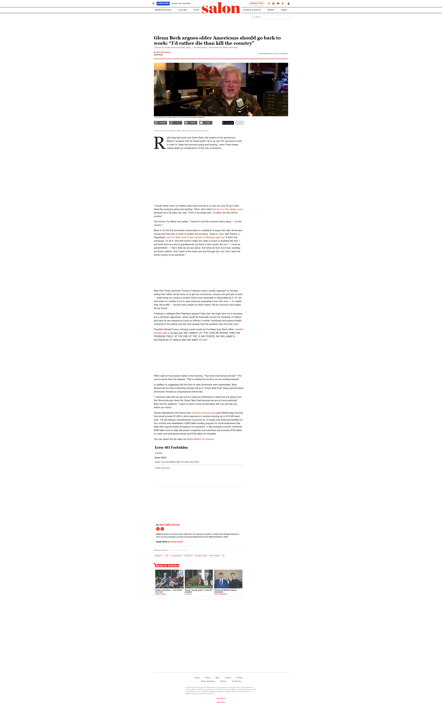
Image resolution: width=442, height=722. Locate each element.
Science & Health (252, 10)
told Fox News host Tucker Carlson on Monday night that (196, 237)
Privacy (239, 678)
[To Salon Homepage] (221, 7)
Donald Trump (201, 556)
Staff (217, 678)
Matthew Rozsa (163, 52)
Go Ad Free (236, 681)
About (207, 678)
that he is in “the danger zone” (227, 209)
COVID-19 (188, 556)
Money (271, 10)
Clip (166, 556)
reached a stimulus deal (203, 413)
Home (197, 678)
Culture (182, 10)
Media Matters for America (200, 439)
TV (223, 556)
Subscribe (163, 3)
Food (196, 10)
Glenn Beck (214, 556)
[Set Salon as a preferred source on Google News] (228, 123)
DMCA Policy (221, 702)
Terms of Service (208, 681)
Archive (223, 681)
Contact (228, 678)
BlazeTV (158, 556)
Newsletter (256, 3)
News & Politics (163, 10)
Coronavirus (176, 556)
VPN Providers (221, 698)
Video (284, 10)
